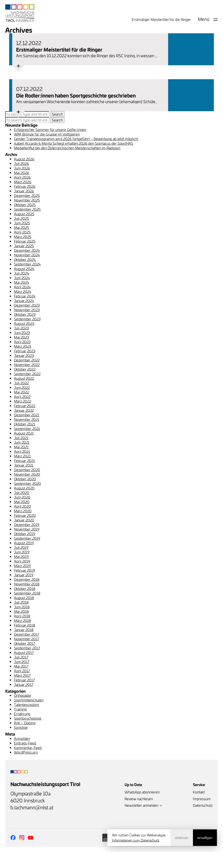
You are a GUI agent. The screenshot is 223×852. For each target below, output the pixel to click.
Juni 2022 (22, 387)
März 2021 (22, 456)
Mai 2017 (21, 666)
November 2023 (27, 309)
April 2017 (22, 670)
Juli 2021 (21, 437)
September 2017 (27, 647)
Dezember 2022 (27, 360)
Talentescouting (26, 704)
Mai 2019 (21, 556)
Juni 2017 (21, 661)
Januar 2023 (24, 355)
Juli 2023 (21, 328)
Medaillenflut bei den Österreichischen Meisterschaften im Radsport (67, 147)
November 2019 (26, 529)
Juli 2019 (21, 547)
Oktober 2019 (24, 533)
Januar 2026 (24, 190)
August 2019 (24, 542)
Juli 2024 (21, 273)
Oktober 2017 (24, 643)
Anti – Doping (24, 722)
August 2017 (24, 652)
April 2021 (22, 451)
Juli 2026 (21, 163)
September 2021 (27, 428)
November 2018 (26, 583)
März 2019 (22, 565)
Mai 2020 (21, 501)
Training (20, 709)
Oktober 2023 (24, 314)
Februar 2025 (24, 241)
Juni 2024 (22, 277)
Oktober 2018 (24, 588)
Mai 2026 (21, 172)
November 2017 (26, 638)
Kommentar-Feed (28, 747)
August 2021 (24, 433)
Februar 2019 (24, 570)
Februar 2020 (25, 515)
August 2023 (24, 323)
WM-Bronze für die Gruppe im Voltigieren (47, 134)
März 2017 (22, 675)
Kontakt (199, 792)
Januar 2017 (23, 684)
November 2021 (26, 419)
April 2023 (22, 341)
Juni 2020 (22, 497)
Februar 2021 (24, 460)
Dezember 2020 (27, 469)
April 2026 (22, 177)
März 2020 (23, 510)
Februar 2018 (24, 625)
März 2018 (22, 620)
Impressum (202, 798)
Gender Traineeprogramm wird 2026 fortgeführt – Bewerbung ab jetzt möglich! (76, 138)
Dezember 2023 (27, 305)
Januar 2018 (24, 629)
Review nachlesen (139, 798)
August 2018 (24, 597)
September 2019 (27, 538)
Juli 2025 (21, 218)
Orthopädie (22, 695)
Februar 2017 (24, 679)
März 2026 (22, 181)
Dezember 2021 (26, 414)
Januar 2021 (23, 465)
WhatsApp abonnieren (142, 792)
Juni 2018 (22, 606)
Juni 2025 (22, 222)
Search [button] (57, 114)
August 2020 (24, 488)
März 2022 (22, 401)
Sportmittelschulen (29, 699)
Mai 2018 (21, 611)
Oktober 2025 (25, 204)
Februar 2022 (24, 405)
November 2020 (27, 474)
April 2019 (22, 561)
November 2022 (27, 364)
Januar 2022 (24, 410)
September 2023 (27, 318)
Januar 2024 (24, 300)
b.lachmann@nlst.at (31, 807)
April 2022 (22, 396)
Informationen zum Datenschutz (135, 840)
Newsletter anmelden (141, 805)
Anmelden (22, 738)
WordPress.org (26, 752)
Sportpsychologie (27, 718)
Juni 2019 (22, 552)
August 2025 (24, 213)
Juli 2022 (21, 382)
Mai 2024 (21, 282)
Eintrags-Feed (25, 743)
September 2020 (27, 483)
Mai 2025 (21, 227)
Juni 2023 (22, 332)
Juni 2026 (22, 168)
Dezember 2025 (27, 195)
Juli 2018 (21, 602)
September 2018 (27, 593)
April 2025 (22, 232)
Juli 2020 (21, 492)
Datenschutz (203, 805)
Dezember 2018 (26, 579)
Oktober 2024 (25, 259)
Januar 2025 (24, 245)
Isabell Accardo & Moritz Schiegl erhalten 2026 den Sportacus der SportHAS (73, 143)
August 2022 (24, 378)
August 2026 (24, 158)
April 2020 (22, 506)
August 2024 (24, 268)
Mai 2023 (21, 337)
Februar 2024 (24, 296)
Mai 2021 (21, 446)
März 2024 (22, 291)
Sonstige (21, 727)
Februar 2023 (24, 350)
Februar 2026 (24, 186)
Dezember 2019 (26, 524)
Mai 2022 (21, 392)
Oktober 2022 (24, 369)
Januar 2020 (24, 520)
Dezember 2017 (26, 634)
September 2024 (27, 264)
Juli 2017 (21, 657)
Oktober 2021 (24, 424)
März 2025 (22, 236)
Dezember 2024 (27, 250)
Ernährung (22, 713)
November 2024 (27, 254)
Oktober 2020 (25, 478)
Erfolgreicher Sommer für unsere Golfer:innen (50, 129)
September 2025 (27, 209)
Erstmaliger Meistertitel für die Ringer (161, 19)
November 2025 (27, 200)
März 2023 (22, 346)
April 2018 (22, 615)
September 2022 (27, 373)
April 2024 (22, 286)
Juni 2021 (21, 442)
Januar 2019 (24, 574)
